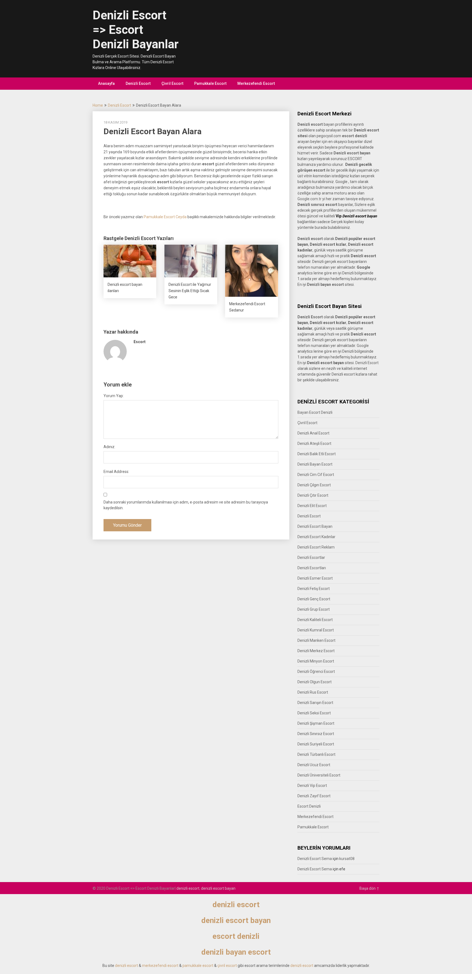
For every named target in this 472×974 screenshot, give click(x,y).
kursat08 (347, 858)
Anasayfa (106, 83)
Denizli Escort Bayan (314, 526)
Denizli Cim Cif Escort (315, 474)
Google (363, 345)
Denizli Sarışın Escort (315, 702)
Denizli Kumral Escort (315, 630)
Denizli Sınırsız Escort (315, 734)
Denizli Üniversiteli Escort (318, 775)
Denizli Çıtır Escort (312, 495)
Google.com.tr (309, 199)
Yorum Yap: (114, 396)
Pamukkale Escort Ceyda (165, 217)
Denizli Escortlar (311, 557)
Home (98, 105)
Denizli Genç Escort (313, 599)
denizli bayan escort (236, 952)
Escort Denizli (309, 806)
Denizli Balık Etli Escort (316, 454)
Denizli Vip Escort (312, 785)
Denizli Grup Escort (313, 609)
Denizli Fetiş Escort (313, 588)
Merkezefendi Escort (256, 83)
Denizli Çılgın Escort (314, 485)
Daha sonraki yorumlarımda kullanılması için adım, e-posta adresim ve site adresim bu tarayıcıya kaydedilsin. (186, 505)
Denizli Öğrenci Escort (316, 671)
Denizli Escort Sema (314, 858)
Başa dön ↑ (369, 888)
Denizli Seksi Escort (314, 713)
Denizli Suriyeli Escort (315, 744)
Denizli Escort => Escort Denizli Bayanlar (136, 29)
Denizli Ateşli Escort (314, 443)
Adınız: (109, 447)
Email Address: (116, 471)
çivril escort (227, 965)
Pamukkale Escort (210, 83)
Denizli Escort (138, 83)
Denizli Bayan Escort (314, 464)
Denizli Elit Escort (312, 506)
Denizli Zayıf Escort (314, 796)
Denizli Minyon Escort (315, 661)
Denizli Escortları (311, 568)
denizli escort (187, 888)
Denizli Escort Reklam (316, 547)
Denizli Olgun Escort (314, 682)
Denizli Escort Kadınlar (316, 537)
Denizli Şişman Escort (315, 723)
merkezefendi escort (160, 965)
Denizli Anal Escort (313, 433)
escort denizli (354, 136)
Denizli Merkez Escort (316, 651)
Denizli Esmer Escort (315, 578)
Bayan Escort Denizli (314, 412)
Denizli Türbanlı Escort (316, 754)
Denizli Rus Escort (312, 692)
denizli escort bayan (218, 888)
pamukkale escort (197, 965)
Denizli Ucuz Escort (313, 765)
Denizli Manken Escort (316, 640)
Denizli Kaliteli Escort (315, 620)
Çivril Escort (172, 83)
